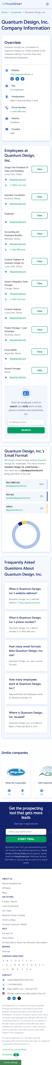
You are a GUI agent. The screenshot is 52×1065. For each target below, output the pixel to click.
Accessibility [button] (7, 1054)
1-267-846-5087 (14, 984)
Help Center (8, 938)
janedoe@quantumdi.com (18, 498)
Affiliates (6, 888)
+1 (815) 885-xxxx (18, 111)
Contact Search (9, 902)
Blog (4, 893)
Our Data (6, 911)
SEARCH (26, 430)
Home (4, 12)
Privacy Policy (20, 853)
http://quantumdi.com (20, 74)
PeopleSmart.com (22, 856)
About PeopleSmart (11, 883)
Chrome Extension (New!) (14, 924)
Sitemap (6, 951)
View (39, 169)
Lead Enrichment (10, 906)
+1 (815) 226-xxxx (17, 299)
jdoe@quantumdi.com (16, 486)
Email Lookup (8, 920)
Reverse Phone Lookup (13, 915)
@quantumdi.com (18, 179)
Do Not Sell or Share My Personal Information (24, 943)
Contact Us (7, 933)
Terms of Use (7, 1049)
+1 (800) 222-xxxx (18, 185)
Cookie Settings (11, 1062)
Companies (16, 12)
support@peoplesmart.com (20, 980)
